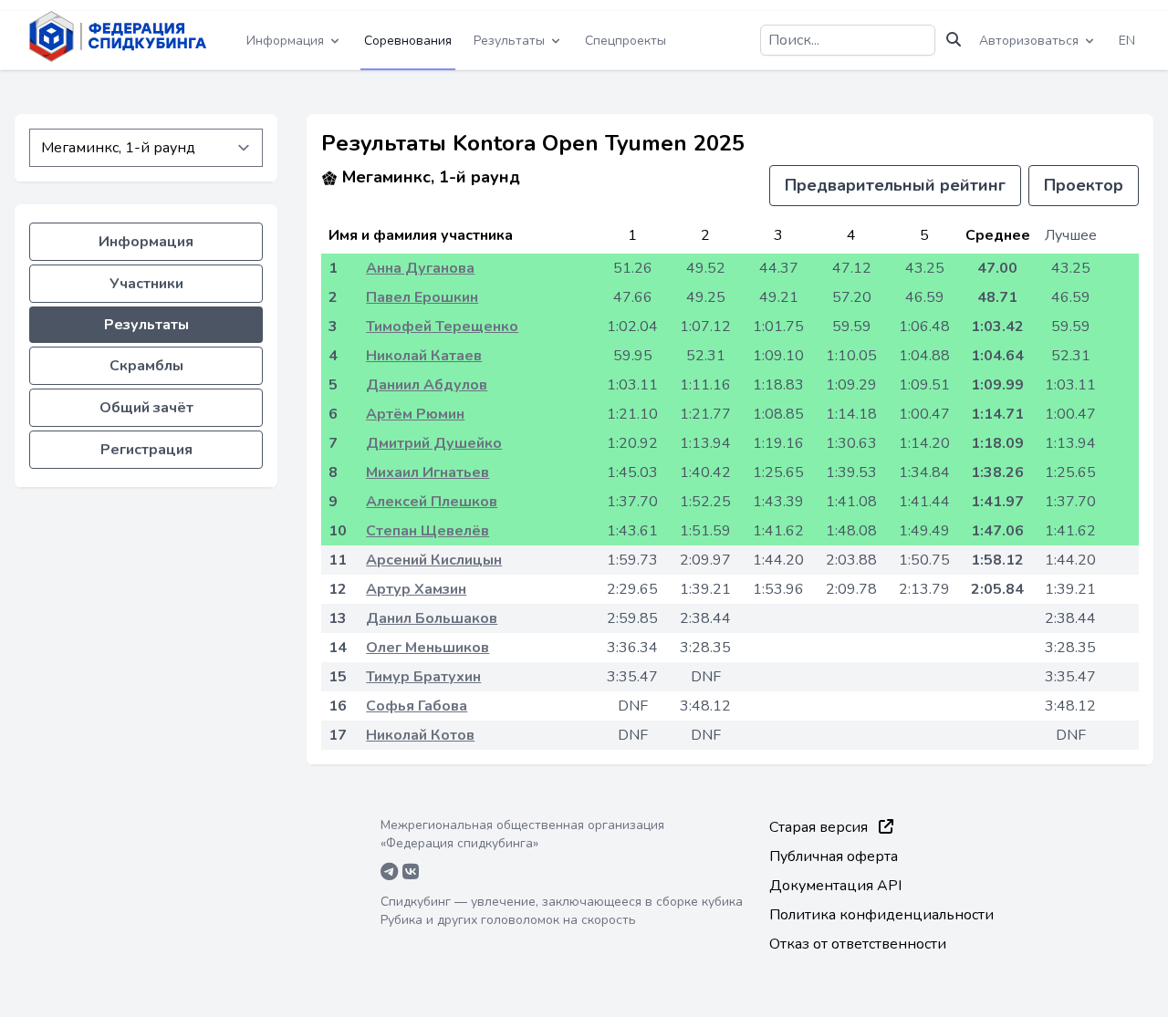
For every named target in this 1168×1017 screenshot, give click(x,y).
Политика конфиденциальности (881, 915)
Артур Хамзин (416, 589)
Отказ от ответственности (857, 944)
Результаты (146, 325)
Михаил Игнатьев (427, 472)
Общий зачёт (146, 408)
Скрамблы (146, 366)
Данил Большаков (431, 618)
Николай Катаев (424, 356)
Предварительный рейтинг (895, 185)
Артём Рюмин (415, 414)
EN (1127, 40)
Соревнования (408, 40)
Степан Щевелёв (427, 531)
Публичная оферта (833, 856)
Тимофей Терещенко (442, 327)
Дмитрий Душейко (434, 443)
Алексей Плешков (431, 502)
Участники (146, 284)
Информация (146, 242)
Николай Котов (420, 735)
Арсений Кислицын (434, 560)
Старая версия (820, 827)
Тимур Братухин (423, 677)
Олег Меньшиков (427, 648)
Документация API (835, 886)
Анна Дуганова (420, 268)
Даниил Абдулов (426, 385)
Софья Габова (416, 706)
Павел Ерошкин (422, 297)
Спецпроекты (625, 40)
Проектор (1083, 185)
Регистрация (146, 450)
